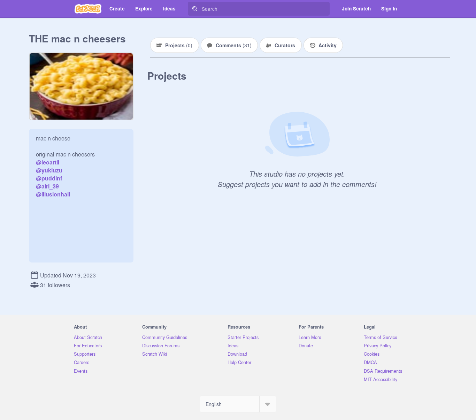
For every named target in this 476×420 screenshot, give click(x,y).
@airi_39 (47, 186)
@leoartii (47, 162)
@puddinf (49, 178)
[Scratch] (88, 8)
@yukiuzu (49, 170)
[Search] (195, 9)
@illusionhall (53, 194)
